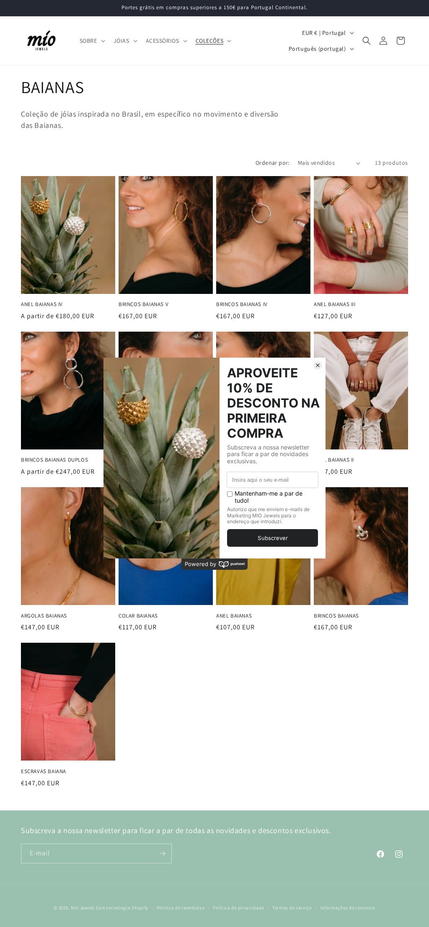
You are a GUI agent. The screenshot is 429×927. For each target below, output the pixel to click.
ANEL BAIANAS (234, 616)
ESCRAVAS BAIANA (43, 771)
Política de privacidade (238, 908)
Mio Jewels (83, 908)
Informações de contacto (347, 908)
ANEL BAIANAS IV (42, 304)
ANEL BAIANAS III (335, 304)
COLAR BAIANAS (138, 616)
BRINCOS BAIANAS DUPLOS (54, 460)
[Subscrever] (162, 853)
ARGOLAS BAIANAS (44, 616)
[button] (92, 40)
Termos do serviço (292, 908)
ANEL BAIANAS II (334, 460)
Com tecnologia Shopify (122, 908)
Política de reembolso (181, 908)
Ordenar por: (272, 162)
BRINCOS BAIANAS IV (242, 304)
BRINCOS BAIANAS (336, 616)
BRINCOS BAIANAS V (143, 304)
